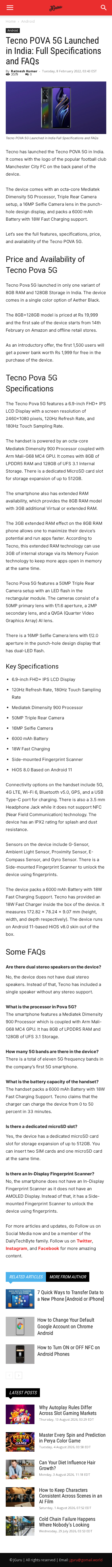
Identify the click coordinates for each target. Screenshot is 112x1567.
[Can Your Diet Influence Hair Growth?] (20, 1469)
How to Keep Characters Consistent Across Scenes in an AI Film (70, 1495)
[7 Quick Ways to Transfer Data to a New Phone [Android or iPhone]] (20, 1299)
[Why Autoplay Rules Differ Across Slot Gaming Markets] (20, 1414)
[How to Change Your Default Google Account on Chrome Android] (20, 1327)
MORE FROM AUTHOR (67, 1276)
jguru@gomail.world (86, 1560)
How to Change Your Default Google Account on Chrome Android (65, 1326)
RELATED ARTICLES (26, 1276)
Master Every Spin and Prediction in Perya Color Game (72, 1438)
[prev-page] (9, 1375)
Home (11, 21)
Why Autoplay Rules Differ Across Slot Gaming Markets (67, 1410)
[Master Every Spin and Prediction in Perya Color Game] (20, 1442)
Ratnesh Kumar (24, 71)
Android (28, 21)
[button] (104, 7)
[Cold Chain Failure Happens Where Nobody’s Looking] (20, 1526)
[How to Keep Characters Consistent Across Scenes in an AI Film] (20, 1497)
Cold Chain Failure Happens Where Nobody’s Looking (67, 1522)
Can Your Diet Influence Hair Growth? (67, 1465)
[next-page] (18, 1375)
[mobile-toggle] (10, 7)
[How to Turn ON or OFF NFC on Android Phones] (20, 1354)
